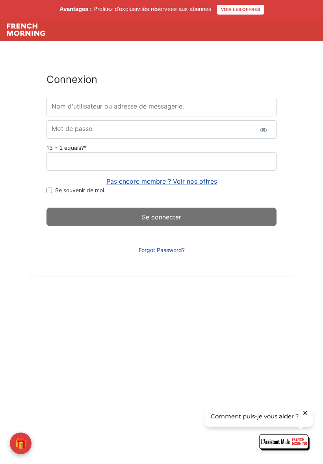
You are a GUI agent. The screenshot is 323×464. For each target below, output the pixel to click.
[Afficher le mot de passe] (264, 129)
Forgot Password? (162, 250)
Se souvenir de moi (79, 190)
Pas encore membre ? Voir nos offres (161, 181)
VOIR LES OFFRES (240, 9)
